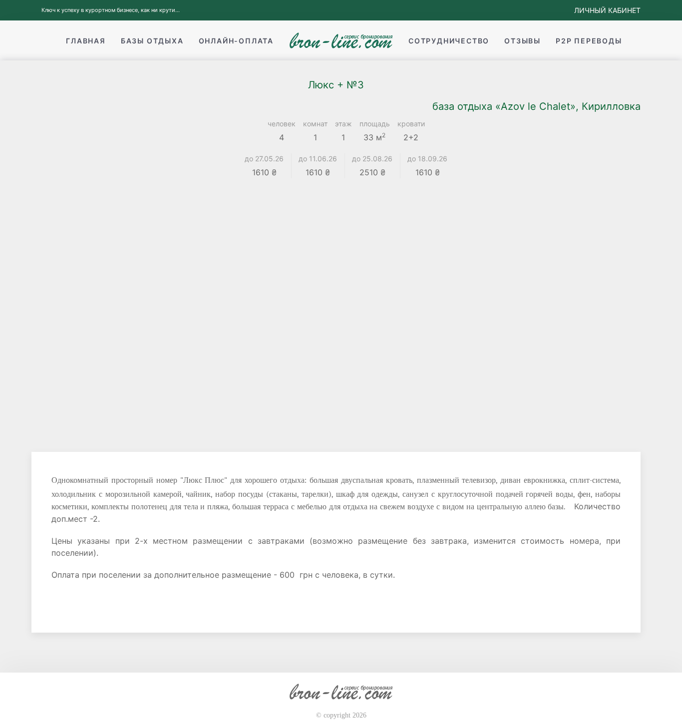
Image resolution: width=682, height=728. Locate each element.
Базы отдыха (152, 40)
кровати (411, 123)
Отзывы (522, 40)
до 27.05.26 (264, 158)
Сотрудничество (448, 40)
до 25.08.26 (372, 158)
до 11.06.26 (318, 158)
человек (282, 123)
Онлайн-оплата (236, 40)
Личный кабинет (607, 10)
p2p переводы (589, 40)
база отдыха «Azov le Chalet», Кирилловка (536, 106)
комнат (315, 123)
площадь (374, 123)
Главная (86, 40)
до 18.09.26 (427, 158)
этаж (343, 123)
